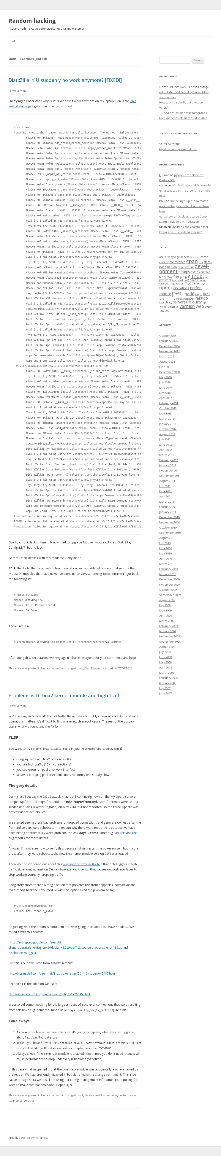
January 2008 (167, 683)
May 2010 (165, 553)
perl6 (189, 293)
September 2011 (170, 476)
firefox (168, 277)
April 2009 (165, 616)
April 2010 (165, 559)
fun (176, 276)
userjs (173, 306)
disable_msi (92, 1095)
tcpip (12, 1100)
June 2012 (165, 444)
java (205, 277)
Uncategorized (50, 668)
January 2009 (167, 631)
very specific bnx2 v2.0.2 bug (82, 864)
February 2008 (168, 678)
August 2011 (167, 481)
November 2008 (169, 636)
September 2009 (170, 595)
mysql (204, 283)
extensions (198, 272)
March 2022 (166, 356)
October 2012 (168, 429)
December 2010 (169, 517)
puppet (188, 298)
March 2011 (166, 501)
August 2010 (167, 538)
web (200, 306)
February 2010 (168, 569)
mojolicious (176, 283)
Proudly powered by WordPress (28, 1138)
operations (181, 288)
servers (179, 302)
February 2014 (168, 403)
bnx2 (80, 1095)
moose (101, 668)
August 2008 (167, 647)
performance (127, 1095)
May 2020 (165, 377)
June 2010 (165, 548)
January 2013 (167, 424)
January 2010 (167, 574)
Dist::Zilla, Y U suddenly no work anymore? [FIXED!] (65, 80)
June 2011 (165, 491)
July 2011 (164, 486)
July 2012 (164, 439)
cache (204, 257)
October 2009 (168, 590)
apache (184, 257)
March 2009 (166, 621)
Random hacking (32, 21)
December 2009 (169, 579)
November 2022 (169, 351)
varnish (187, 306)
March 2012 (166, 455)
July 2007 (164, 688)
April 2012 (165, 450)
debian (172, 267)
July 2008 (164, 652)
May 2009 (165, 610)
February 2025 (168, 341)
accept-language (169, 257)
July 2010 (164, 543)
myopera (192, 283)
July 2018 (164, 393)
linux (114, 1095)
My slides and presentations (178, 149)
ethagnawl (166, 216)
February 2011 (168, 507)
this (122, 833)
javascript (165, 280)
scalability (165, 302)
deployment (186, 267)
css (201, 262)
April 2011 (165, 496)
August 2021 (167, 362)
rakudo (201, 298)
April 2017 (165, 398)
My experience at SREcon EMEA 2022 (183, 118)
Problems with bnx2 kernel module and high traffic (66, 695)
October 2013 (168, 408)
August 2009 (167, 600)
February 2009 (168, 626)
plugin (198, 294)
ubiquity (194, 302)
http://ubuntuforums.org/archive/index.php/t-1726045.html (49, 994)
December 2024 (169, 346)
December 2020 (169, 372)
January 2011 (167, 512)
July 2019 (164, 382)
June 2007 (165, 693)
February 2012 (168, 460)
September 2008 (170, 641)
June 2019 (165, 387)
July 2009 (164, 605)
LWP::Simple (191, 280)
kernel (105, 1095)
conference (177, 262)
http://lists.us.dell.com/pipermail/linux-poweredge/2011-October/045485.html (62, 973)
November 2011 (169, 470)
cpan (80, 668)
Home (12, 41)
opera (165, 287)
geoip (183, 277)
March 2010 (166, 564)
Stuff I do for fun (170, 144)
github (195, 276)
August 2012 (167, 434)
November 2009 (169, 584)
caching (164, 262)
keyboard (177, 280)
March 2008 (166, 673)
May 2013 (165, 413)
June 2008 (165, 657)
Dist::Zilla (90, 668)
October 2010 (168, 527)
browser (195, 257)
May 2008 (165, 662)
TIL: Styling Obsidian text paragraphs (183, 113)
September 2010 (170, 533)
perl (110, 668)
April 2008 (165, 667)
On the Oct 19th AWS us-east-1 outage (184, 87)
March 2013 (166, 419)
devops (184, 272)
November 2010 (169, 522)
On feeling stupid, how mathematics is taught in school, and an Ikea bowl (185, 190)
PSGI (179, 298)
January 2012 (167, 465)
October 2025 (168, 336)
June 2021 (165, 367)
